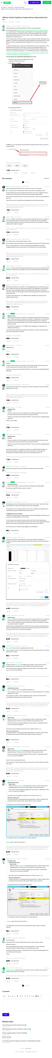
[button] (1, 3)
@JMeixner (8, 219)
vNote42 (8, 26)
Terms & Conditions (19, 1052)
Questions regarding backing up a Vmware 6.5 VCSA (13, 1033)
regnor (7, 434)
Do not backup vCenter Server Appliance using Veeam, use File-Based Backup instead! (21, 1041)
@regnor (40, 729)
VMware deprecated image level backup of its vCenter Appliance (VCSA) (27, 31)
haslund (7, 217)
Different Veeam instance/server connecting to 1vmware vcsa (15, 1029)
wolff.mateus (9, 466)
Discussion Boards (6, 1026)
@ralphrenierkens (10, 970)
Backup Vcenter (5, 1037)
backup (9, 165)
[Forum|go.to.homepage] (7, 3)
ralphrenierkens (9, 502)
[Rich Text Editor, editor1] (26, 1004)
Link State (8, 537)
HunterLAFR (8, 938)
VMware (17, 165)
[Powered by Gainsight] (26, 1049)
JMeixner (8, 186)
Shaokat (8, 345)
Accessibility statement (31, 1052)
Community (3, 7)
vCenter (25, 165)
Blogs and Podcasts (19, 7)
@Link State (9, 648)
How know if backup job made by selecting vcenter (13, 1025)
